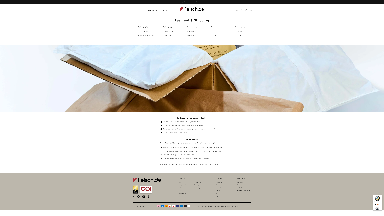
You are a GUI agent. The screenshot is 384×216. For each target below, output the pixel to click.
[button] (137, 10)
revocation (235, 206)
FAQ (238, 185)
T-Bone (196, 185)
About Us (240, 182)
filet (180, 188)
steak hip (197, 188)
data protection (219, 206)
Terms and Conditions (205, 206)
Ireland (218, 190)
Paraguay (219, 188)
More (180, 190)
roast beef (182, 185)
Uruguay (218, 185)
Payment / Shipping (243, 190)
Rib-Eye (181, 182)
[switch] (377, 208)
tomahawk (197, 182)
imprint (227, 206)
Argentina (219, 182)
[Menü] (381, 196)
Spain (217, 196)
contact (239, 188)
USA (217, 193)
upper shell (182, 193)
